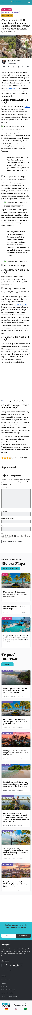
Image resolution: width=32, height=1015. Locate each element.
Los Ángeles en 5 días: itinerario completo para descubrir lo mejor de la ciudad (15, 753)
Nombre (4, 511)
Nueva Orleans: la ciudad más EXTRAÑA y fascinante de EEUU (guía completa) (15, 884)
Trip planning (15, 12)
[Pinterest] (17, 965)
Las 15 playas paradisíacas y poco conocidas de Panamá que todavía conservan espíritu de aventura (16, 784)
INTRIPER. (15, 970)
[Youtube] (14, 965)
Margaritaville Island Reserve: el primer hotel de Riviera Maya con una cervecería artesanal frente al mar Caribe (15, 639)
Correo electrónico (8, 518)
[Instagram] (6, 965)
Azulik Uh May (12, 88)
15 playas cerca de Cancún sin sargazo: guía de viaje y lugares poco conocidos (15, 594)
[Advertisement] (16, 381)
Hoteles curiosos (7, 15)
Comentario (5, 487)
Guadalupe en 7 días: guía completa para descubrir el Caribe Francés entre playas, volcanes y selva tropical (15, 852)
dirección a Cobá (21, 304)
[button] (3, 2)
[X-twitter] (10, 965)
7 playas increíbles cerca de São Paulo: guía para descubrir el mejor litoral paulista (15, 690)
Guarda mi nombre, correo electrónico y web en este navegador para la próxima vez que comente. (15, 536)
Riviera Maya (6, 9)
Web (3, 526)
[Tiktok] (21, 965)
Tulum (27, 106)
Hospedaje (5, 12)
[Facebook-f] (2, 965)
